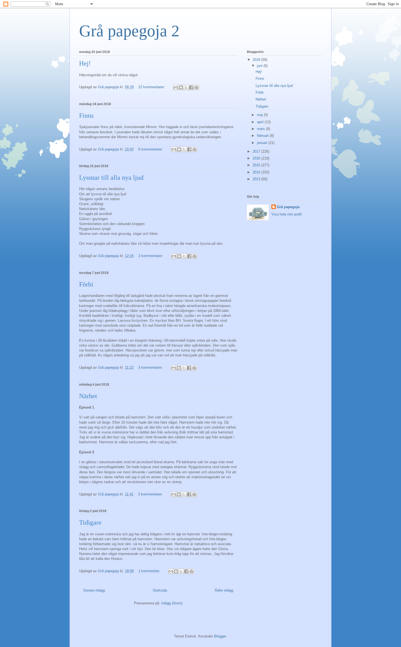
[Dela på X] (186, 87)
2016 (257, 158)
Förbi (86, 284)
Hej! (85, 63)
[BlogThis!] (181, 87)
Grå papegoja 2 (129, 31)
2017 (257, 151)
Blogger (220, 636)
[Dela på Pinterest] (196, 87)
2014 (257, 172)
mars (261, 129)
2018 (257, 60)
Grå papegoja (288, 207)
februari (263, 136)
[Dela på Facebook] (191, 87)
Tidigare (90, 522)
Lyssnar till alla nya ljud (111, 177)
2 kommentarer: (151, 256)
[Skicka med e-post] (175, 87)
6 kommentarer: (151, 149)
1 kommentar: (149, 571)
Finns (86, 115)
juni (260, 66)
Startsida (160, 590)
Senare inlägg (94, 590)
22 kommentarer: (152, 87)
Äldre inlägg (224, 590)
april (261, 122)
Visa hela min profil (286, 214)
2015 (257, 165)
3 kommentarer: (151, 367)
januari (262, 143)
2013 (257, 179)
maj (260, 115)
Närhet (88, 396)
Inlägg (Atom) (171, 603)
